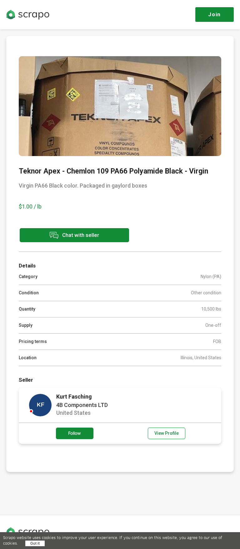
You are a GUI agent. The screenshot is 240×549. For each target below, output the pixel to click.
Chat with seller (80, 235)
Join (214, 14)
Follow (74, 433)
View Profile (166, 433)
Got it (35, 543)
